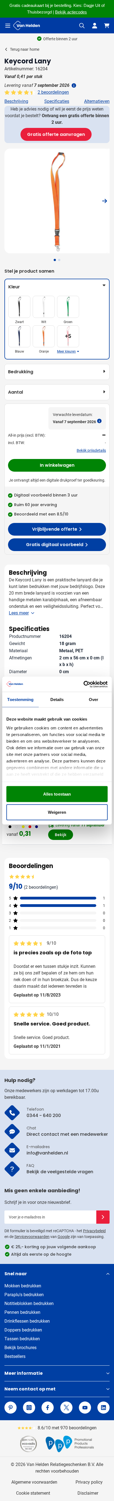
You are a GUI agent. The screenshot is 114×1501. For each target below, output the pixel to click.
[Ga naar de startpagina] (26, 25)
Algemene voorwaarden (34, 1482)
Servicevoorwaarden (32, 1236)
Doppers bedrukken (23, 1330)
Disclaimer (87, 1493)
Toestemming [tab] (20, 699)
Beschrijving (16, 101)
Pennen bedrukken (22, 1312)
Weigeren (57, 812)
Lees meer (19, 613)
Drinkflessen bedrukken (27, 1321)
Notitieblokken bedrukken (29, 1303)
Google (64, 1236)
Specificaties (56, 101)
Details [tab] (57, 699)
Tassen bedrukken (22, 1338)
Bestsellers (14, 1356)
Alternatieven (97, 101)
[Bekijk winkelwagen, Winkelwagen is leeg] (107, 25)
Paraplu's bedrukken (24, 1294)
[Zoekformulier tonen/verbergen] (82, 25)
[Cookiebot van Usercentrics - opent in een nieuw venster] (83, 684)
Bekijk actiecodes (71, 12)
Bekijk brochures (20, 1347)
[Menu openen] (7, 25)
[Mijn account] (94, 25)
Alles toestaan (57, 794)
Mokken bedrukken (22, 1285)
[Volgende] (105, 201)
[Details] (73, 85)
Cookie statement (33, 1493)
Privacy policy (89, 1482)
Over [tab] (93, 699)
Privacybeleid (94, 1231)
